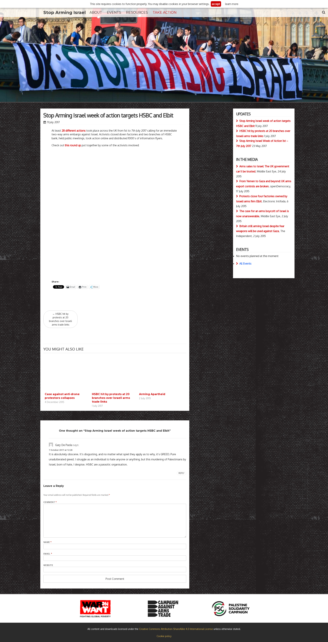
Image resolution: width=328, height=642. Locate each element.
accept (216, 4)
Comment (50, 502)
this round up (73, 145)
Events (114, 12)
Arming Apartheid (152, 394)
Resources (137, 12)
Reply (181, 473)
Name (47, 542)
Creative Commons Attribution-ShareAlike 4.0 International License (176, 628)
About (96, 12)
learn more (231, 4)
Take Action (164, 12)
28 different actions (74, 130)
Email (47, 553)
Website (48, 565)
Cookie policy (164, 636)
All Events (245, 263)
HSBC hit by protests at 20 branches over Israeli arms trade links (60, 319)
